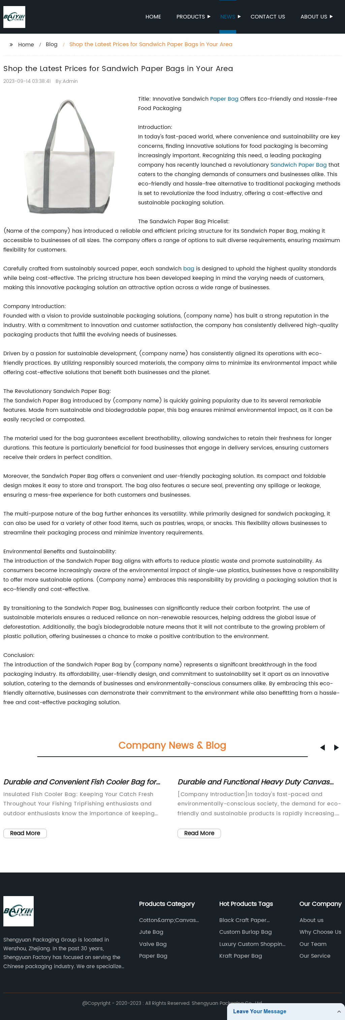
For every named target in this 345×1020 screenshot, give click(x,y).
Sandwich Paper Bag (299, 165)
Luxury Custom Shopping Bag (252, 944)
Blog (52, 44)
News (227, 16)
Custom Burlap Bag (245, 932)
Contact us (268, 16)
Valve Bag (153, 944)
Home (153, 16)
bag (188, 268)
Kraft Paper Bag (240, 956)
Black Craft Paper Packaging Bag (242, 920)
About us (314, 16)
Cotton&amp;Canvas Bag (167, 920)
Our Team (313, 944)
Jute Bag (151, 932)
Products (191, 16)
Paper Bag (224, 99)
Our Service (315, 956)
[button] (322, 748)
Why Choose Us (320, 932)
